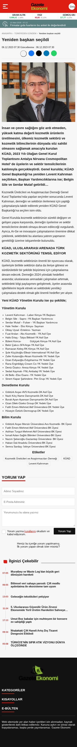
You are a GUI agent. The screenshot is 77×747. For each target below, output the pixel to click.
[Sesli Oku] (23, 53)
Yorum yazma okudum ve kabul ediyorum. (28, 533)
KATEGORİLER (13, 690)
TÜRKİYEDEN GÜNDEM (25, 33)
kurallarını (30, 531)
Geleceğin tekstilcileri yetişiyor (30, 596)
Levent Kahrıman (38, 463)
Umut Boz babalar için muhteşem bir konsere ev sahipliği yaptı (39, 620)
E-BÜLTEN (10, 708)
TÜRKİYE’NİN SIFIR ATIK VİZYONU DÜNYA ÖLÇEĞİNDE (38, 644)
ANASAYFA (7, 33)
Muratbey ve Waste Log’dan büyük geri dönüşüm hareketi (35, 573)
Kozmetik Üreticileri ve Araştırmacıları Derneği (31, 458)
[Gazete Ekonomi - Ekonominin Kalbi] (39, 6)
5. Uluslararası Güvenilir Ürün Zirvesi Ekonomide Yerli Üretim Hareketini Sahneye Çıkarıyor (38, 608)
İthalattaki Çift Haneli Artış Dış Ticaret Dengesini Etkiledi (34, 632)
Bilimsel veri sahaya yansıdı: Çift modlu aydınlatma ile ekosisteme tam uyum (35, 585)
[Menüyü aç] (6, 6)
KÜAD (66, 458)
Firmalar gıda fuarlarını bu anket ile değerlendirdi (38, 25)
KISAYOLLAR (12, 699)
